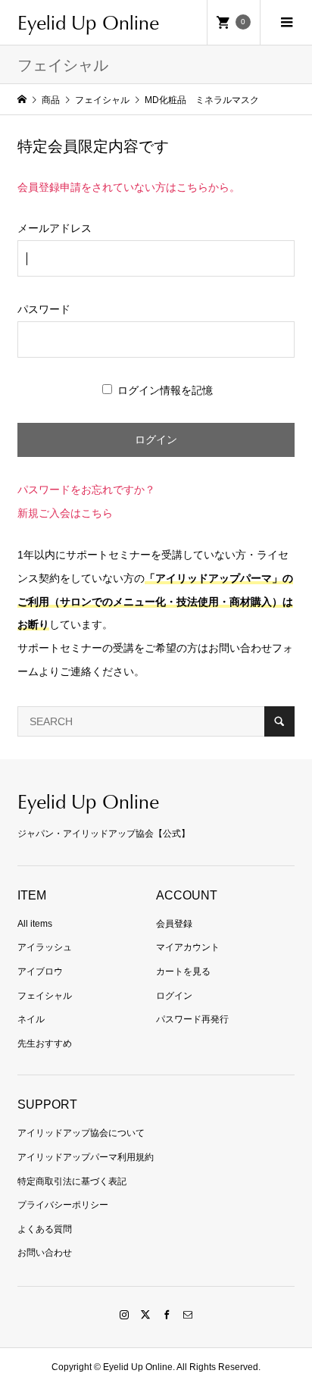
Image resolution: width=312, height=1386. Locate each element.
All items (34, 923)
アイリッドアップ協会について (81, 1133)
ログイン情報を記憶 (163, 390)
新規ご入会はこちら (65, 513)
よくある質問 (44, 1229)
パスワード (43, 309)
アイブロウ (40, 971)
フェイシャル (44, 995)
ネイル (31, 1019)
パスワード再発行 (192, 1019)
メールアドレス (54, 228)
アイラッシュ (44, 947)
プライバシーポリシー (62, 1205)
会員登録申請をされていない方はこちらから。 (128, 187)
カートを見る (183, 971)
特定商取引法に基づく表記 (71, 1181)
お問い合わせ (44, 1252)
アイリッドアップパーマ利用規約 (85, 1157)
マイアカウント (188, 947)
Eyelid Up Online (88, 22)
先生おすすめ (44, 1043)
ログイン (174, 995)
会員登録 (174, 923)
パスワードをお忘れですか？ (86, 489)
